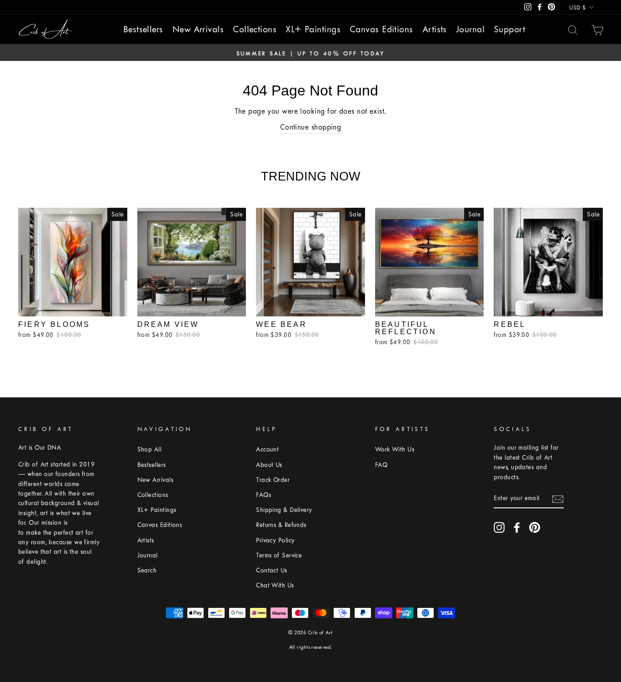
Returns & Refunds (281, 525)
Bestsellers (143, 29)
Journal (470, 29)
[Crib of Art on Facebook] (516, 527)
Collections (254, 29)
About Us (269, 465)
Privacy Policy (275, 540)
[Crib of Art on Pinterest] (534, 527)
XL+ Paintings (313, 29)
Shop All (149, 449)
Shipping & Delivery (284, 510)
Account (267, 449)
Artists (434, 29)
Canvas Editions (381, 29)
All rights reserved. (310, 647)
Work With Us (394, 449)
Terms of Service (279, 555)
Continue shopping (310, 127)
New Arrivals (198, 29)
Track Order (273, 480)
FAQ (381, 465)
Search (147, 570)
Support (509, 29)
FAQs (263, 495)
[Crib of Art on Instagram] (499, 527)
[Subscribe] (558, 498)
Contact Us (271, 570)
